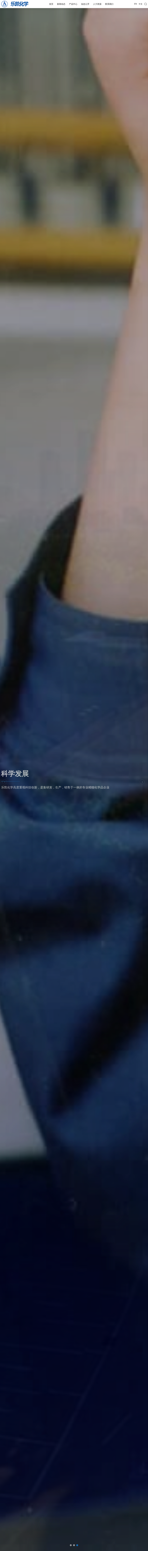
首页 (51, 4)
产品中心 (73, 4)
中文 (140, 4)
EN (135, 4)
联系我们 (109, 4)
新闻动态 (61, 4)
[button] (71, 1545)
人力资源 (97, 4)
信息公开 (85, 4)
